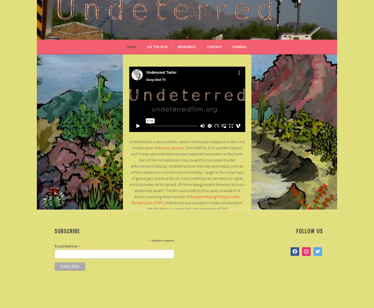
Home (131, 47)
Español (240, 47)
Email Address (68, 246)
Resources (187, 47)
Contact (214, 47)
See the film (157, 47)
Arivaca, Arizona (171, 147)
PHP (224, 208)
